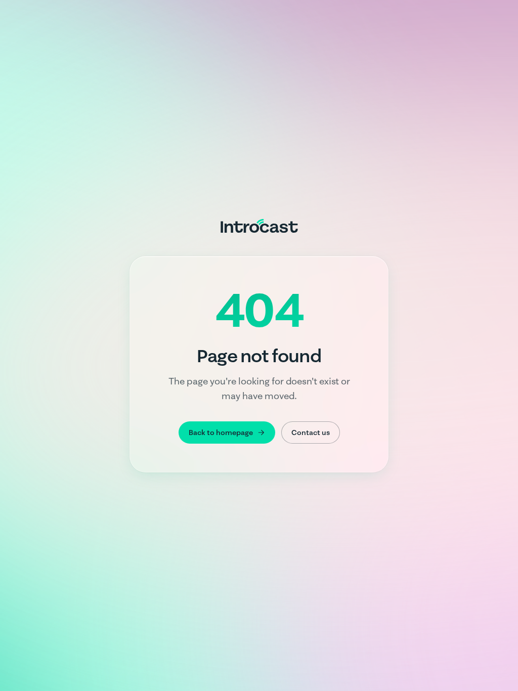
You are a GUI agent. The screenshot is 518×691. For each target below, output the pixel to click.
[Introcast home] (259, 226)
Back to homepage (221, 432)
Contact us (310, 432)
